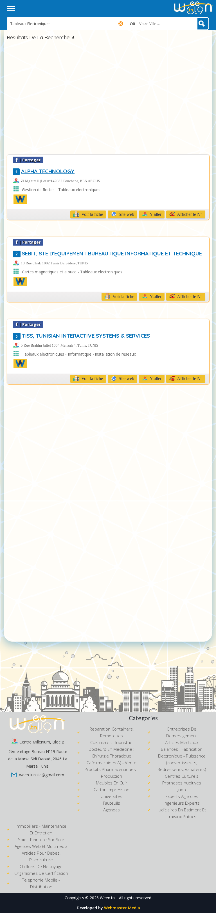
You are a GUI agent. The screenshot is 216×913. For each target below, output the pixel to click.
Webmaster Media (122, 907)
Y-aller (155, 214)
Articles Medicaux (181, 742)
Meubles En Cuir (111, 783)
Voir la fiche (91, 214)
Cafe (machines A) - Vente (111, 762)
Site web (126, 214)
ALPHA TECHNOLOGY (45, 171)
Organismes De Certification (41, 873)
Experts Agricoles (181, 796)
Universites (111, 796)
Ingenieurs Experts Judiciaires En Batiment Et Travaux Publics (182, 809)
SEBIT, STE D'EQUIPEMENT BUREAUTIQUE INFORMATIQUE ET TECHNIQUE (108, 253)
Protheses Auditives (181, 783)
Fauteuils (111, 803)
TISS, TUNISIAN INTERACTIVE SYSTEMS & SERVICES (82, 335)
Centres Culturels (182, 776)
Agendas (111, 810)
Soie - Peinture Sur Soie (41, 839)
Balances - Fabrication (181, 749)
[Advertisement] (108, 98)
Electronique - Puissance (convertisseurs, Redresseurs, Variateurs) (182, 762)
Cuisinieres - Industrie (111, 742)
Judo (181, 789)
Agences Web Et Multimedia (41, 846)
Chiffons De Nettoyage (41, 866)
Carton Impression (111, 789)
